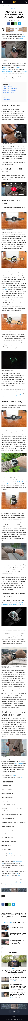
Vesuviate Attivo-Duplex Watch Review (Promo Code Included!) (17, 994)
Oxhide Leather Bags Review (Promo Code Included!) (21, 914)
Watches (7, 5)
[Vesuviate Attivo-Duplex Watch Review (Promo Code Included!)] (5, 994)
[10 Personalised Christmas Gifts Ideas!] (5, 979)
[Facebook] (8, 23)
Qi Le (12, 20)
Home (2, 5)
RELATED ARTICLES (6, 922)
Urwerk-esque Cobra (6, 71)
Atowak (21, 38)
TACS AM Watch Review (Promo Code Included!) (16, 927)
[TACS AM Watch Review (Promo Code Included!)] (5, 927)
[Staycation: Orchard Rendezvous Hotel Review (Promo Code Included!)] (5, 986)
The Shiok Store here (14, 854)
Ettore (23, 36)
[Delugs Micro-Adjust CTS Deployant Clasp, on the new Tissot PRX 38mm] (5, 942)
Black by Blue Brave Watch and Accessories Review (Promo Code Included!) (7, 915)
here (6, 289)
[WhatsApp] (15, 23)
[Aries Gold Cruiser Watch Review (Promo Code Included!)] (14, 961)
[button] (2, 2)
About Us (14, 1016)
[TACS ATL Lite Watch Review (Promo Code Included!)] (5, 934)
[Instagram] (14, 1011)
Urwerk (10, 897)
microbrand (4, 897)
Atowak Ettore (13, 895)
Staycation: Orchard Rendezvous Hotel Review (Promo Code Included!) (18, 986)
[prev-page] (2, 948)
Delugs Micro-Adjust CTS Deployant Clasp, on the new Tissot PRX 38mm (18, 941)
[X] (12, 23)
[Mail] (18, 1011)
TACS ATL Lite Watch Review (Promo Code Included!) (18, 934)
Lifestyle (12, 989)
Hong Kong (20, 895)
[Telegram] (19, 23)
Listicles (12, 980)
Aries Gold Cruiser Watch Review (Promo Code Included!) (14, 971)
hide (10, 84)
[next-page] (5, 948)
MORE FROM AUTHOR (18, 922)
